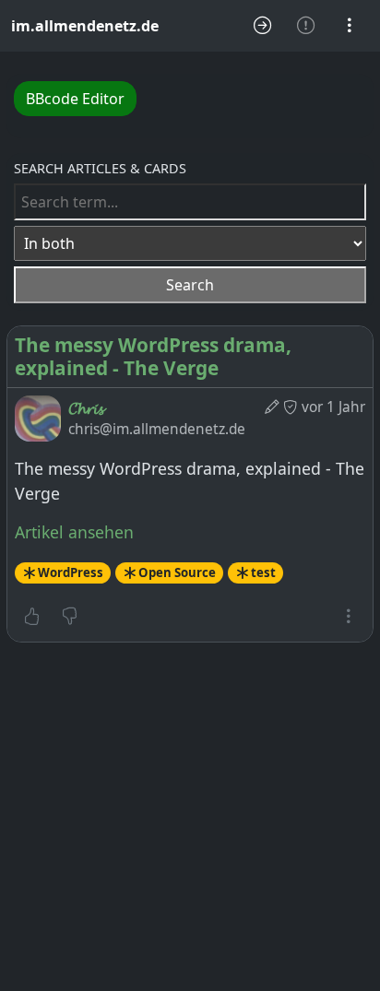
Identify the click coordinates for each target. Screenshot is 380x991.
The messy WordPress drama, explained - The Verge (153, 356)
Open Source (177, 572)
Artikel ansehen (74, 532)
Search (190, 285)
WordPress (70, 572)
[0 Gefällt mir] (32, 616)
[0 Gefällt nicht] (70, 616)
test (263, 572)
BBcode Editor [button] (75, 98)
